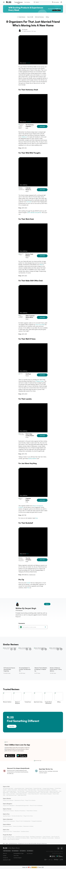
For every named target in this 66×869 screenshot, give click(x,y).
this (28, 587)
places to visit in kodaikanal (36, 805)
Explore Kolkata (7, 824)
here (36, 518)
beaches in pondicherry (20, 810)
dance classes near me (33, 793)
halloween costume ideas (47, 837)
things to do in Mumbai (8, 800)
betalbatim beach (25, 831)
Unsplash (28, 62)
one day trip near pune (17, 815)
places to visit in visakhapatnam (23, 821)
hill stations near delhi (8, 788)
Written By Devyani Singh (26, 608)
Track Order (16, 855)
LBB (3, 843)
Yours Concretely (40, 324)
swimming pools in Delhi (43, 791)
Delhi (7, 843)
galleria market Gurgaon (21, 793)
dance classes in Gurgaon (46, 793)
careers (4, 855)
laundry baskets (32, 458)
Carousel (29, 201)
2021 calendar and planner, (34, 212)
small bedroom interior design (22, 836)
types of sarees (46, 836)
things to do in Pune (28, 815)
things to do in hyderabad (9, 821)
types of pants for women (13, 839)
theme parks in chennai (32, 810)
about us (5, 853)
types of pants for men (36, 837)
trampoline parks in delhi (31, 791)
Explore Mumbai (7, 798)
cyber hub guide (44, 792)
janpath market (13, 792)
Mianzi (41, 264)
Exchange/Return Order (19, 853)
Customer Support (17, 857)
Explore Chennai (7, 808)
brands (28, 582)
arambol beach (16, 831)
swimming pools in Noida (33, 792)
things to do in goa (7, 831)
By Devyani (24, 29)
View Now (11, 726)
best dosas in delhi (22, 789)
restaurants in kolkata (28, 826)
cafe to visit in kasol (12, 789)
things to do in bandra (30, 800)
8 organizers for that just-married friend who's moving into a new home (32, 843)
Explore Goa (6, 829)
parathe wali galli (37, 788)
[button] (55, 2)
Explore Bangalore (7, 803)
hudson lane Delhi (11, 793)
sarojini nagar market (11, 791)
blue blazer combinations (36, 836)
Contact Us (5, 857)
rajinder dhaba (28, 788)
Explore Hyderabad (7, 819)
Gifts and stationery (13, 843)
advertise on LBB (6, 859)
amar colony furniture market (43, 789)
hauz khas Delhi (20, 791)
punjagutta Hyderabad (37, 821)
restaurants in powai (19, 800)
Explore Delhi (6, 786)
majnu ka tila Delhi (54, 791)
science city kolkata (17, 826)
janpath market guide (19, 788)
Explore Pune (6, 814)
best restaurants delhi (11, 795)
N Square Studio (39, 381)
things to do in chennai (8, 810)
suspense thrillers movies (8, 836)
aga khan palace (6, 815)
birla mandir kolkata (7, 826)
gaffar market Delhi (22, 795)
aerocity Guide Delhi (22, 792)
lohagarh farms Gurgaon (48, 788)
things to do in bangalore (9, 805)
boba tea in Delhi (32, 789)
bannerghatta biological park (22, 805)
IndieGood (28, 121)
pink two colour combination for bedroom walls (18, 837)
